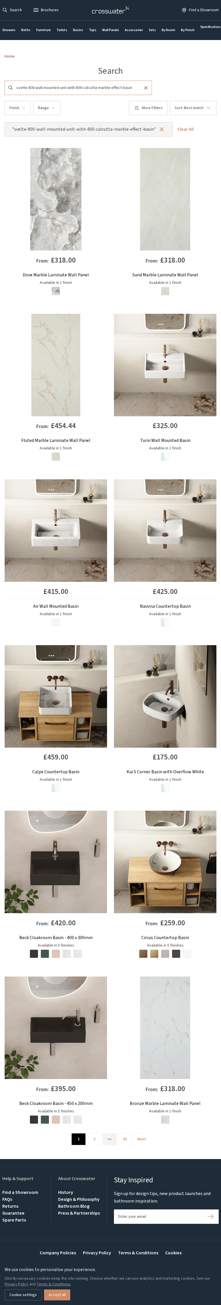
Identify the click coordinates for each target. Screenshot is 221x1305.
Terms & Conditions (138, 1253)
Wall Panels (110, 30)
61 (125, 1139)
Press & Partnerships (79, 1213)
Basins (78, 30)
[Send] (210, 1216)
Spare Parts (14, 1220)
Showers (9, 30)
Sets (152, 30)
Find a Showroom (20, 1192)
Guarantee (13, 1213)
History (65, 1192)
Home (10, 56)
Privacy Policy (97, 1253)
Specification (210, 26)
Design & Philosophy (79, 1199)
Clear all (185, 129)
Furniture (43, 30)
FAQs (7, 1199)
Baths (26, 30)
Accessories (134, 30)
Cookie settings (23, 1295)
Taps (92, 30)
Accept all (57, 1295)
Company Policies (58, 1253)
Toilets (61, 30)
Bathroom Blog (73, 1206)
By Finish (188, 30)
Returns (10, 1206)
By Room (168, 30)
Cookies (173, 1253)
